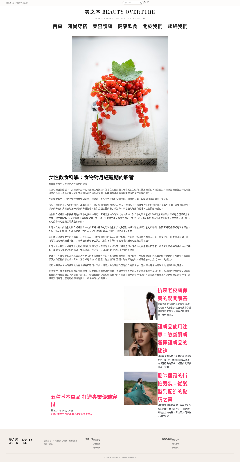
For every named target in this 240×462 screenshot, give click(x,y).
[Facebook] (145, 2)
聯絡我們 (178, 26)
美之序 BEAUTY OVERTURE (120, 12)
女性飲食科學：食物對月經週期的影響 (91, 177)
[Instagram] (148, 2)
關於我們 (152, 26)
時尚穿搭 (78, 26)
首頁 (57, 26)
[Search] (140, 3)
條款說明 (175, 448)
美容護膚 (102, 26)
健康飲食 (128, 26)
